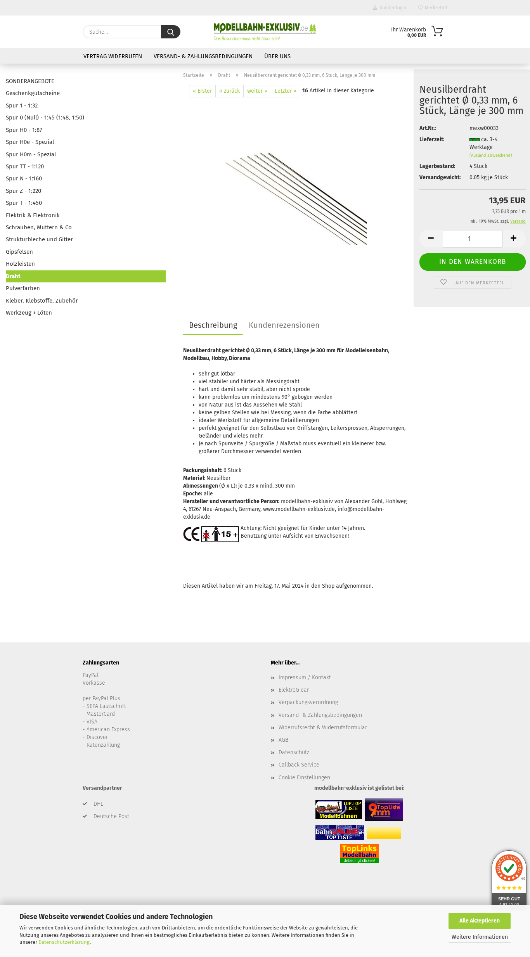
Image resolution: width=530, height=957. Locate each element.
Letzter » (285, 91)
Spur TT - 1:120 (25, 166)
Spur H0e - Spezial (30, 141)
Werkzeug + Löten (29, 312)
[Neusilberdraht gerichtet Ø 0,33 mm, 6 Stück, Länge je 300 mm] (295, 194)
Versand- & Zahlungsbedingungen (203, 56)
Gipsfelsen (19, 251)
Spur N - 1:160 (24, 178)
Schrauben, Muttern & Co (39, 227)
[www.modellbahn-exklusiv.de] (265, 32)
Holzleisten (20, 263)
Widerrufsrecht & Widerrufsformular (323, 727)
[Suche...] (170, 31)
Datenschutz (294, 752)
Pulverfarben (23, 288)
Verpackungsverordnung (308, 702)
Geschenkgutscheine (33, 93)
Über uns (277, 56)
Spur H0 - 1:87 (24, 129)
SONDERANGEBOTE (30, 81)
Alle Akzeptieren (479, 920)
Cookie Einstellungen (304, 777)
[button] (431, 238)
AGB (283, 740)
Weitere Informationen (480, 937)
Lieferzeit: (431, 139)
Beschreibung (213, 325)
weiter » (257, 91)
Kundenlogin (391, 7)
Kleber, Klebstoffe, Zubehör (42, 300)
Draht (13, 276)
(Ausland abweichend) (490, 155)
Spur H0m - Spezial (31, 154)
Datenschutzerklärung (64, 942)
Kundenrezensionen (284, 325)
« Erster (202, 91)
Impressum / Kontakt (305, 677)
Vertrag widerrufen (112, 56)
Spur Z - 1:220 (23, 190)
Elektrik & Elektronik (33, 215)
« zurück (229, 91)
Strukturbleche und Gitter (39, 239)
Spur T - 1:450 (24, 202)
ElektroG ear (294, 690)
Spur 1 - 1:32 (22, 105)
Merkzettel (435, 7)
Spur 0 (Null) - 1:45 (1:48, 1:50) (45, 117)
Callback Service (299, 764)
